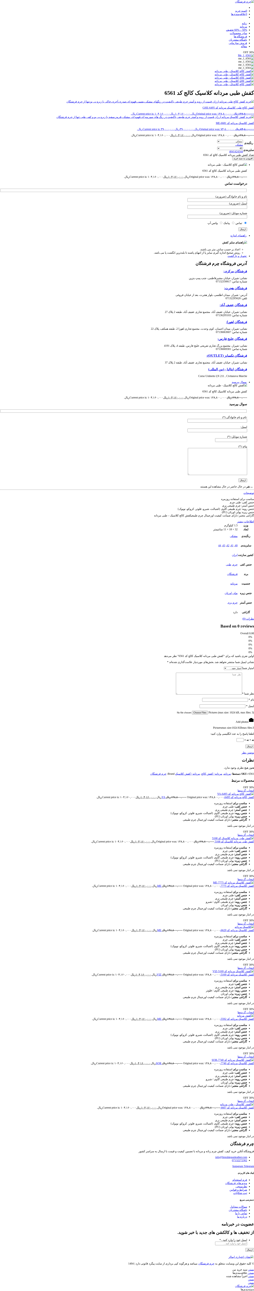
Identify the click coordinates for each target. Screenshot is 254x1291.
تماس (239, 223)
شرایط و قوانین (238, 1189)
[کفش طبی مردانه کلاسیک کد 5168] (127, 838)
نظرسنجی (241, 1186)
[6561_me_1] (246, 55)
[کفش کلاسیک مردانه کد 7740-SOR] (127, 1060)
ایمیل (250, 706)
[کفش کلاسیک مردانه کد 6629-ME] (127, 927)
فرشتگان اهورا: (236, 322)
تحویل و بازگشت (237, 255)
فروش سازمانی (238, 43)
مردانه (243, 26)
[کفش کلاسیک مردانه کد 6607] (127, 1104)
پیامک (227, 223)
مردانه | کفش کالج (211, 773)
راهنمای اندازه (239, 235)
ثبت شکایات (240, 1193)
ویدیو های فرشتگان (236, 1183)
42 (228, 545)
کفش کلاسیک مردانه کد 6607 (237, 1107)
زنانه (244, 23)
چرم (235, 564)
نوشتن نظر (248, 752)
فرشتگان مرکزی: (235, 271)
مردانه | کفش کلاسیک (187, 773)
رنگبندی (248, 143)
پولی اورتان (231, 593)
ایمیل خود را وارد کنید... (233, 1240)
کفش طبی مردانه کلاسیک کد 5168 (234, 841)
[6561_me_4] (234, 81)
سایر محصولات (238, 33)
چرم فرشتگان (158, 773)
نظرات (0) (248, 618)
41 (232, 545)
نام (251, 699)
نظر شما (248, 693)
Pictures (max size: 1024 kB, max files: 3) (231, 712)
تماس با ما (241, 1213)
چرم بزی (232, 602)
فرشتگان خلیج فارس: (232, 339)
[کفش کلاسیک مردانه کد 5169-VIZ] (127, 971)
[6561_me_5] (234, 84)
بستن (251, 1269)
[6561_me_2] (234, 74)
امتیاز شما (248, 668)
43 (223, 545)
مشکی (234, 536)
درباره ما (242, 1216)
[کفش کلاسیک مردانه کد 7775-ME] (127, 882)
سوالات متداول (238, 1206)
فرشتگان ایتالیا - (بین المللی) (227, 369)
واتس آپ (213, 223)
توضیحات (248, 492)
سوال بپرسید (239, 382)
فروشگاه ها (240, 36)
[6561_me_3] (234, 77)
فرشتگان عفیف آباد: (233, 305)
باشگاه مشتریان (238, 39)
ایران (235, 555)
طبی (228, 564)
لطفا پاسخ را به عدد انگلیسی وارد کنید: (232, 733)
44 (219, 545)
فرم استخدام (239, 1179)
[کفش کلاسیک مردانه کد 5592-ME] (127, 1015)
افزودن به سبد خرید (243, 158)
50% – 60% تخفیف (236, 29)
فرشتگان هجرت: (235, 288)
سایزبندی (248, 149)
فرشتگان (232, 574)
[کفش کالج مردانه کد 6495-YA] (127, 794)
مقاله (244, 46)
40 (236, 545)
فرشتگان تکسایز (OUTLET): (226, 355)
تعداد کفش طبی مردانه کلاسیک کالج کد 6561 (228, 154)
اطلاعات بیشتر (245, 521)
